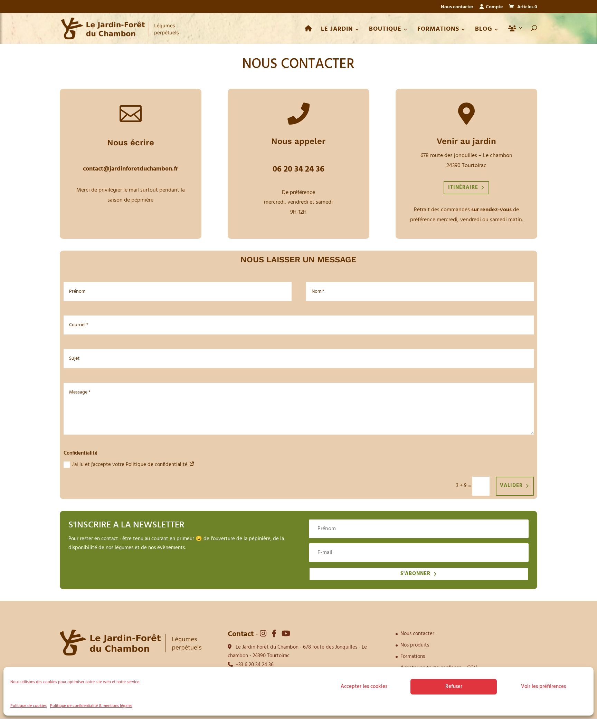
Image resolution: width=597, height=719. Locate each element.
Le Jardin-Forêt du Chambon (267, 647)
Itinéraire (463, 187)
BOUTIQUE (385, 30)
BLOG (483, 30)
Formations (412, 656)
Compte (493, 7)
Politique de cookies (28, 705)
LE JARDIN (337, 30)
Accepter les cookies (364, 686)
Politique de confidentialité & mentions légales (91, 705)
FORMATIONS (438, 30)
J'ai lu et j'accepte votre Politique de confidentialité (130, 464)
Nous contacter (457, 8)
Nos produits (414, 645)
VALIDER (511, 486)
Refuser (453, 686)
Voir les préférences (543, 686)
